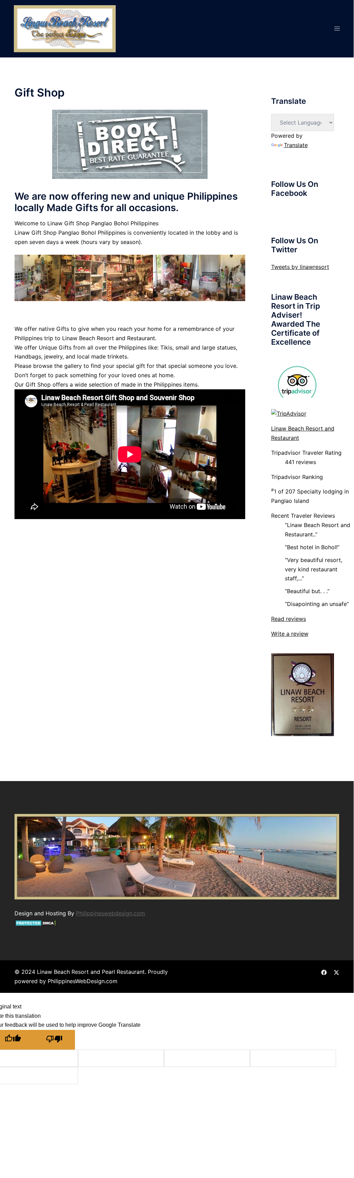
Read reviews (288, 618)
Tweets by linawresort (300, 266)
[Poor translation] (54, 1040)
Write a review (289, 633)
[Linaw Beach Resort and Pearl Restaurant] (65, 28)
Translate (296, 145)
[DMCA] (36, 922)
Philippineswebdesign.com (110, 913)
